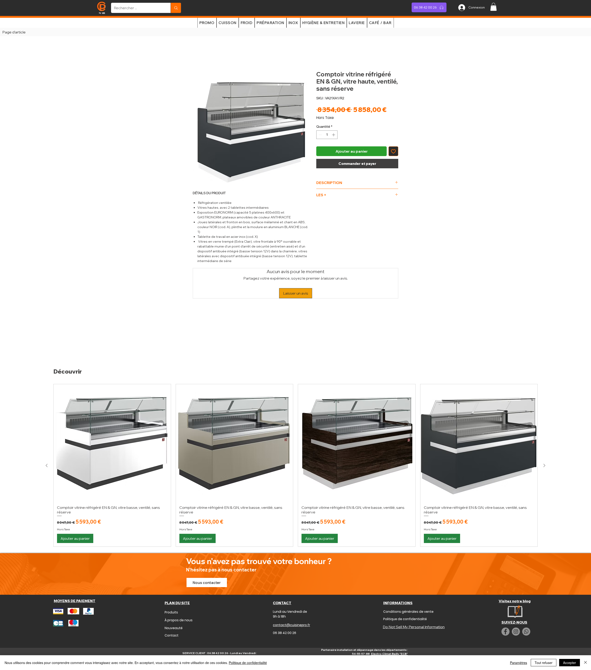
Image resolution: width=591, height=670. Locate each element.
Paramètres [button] (518, 662)
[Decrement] (320, 136)
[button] (493, 7)
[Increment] (334, 136)
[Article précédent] (46, 441)
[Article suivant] (544, 441)
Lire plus (199, 267)
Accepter (569, 662)
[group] (295, 440)
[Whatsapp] (526, 607)
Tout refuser (543, 662)
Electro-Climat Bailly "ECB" (389, 629)
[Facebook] (505, 607)
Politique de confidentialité (248, 662)
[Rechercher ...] (176, 8)
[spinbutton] (327, 136)
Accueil (199, 55)
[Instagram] (516, 607)
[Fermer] (585, 662)
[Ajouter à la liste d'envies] (393, 152)
